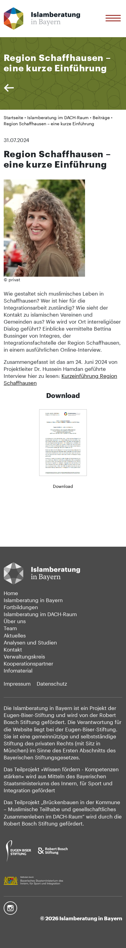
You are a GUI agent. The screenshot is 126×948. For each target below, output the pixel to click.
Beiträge (101, 117)
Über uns (15, 621)
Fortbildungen (21, 607)
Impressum (17, 684)
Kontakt (13, 649)
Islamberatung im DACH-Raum (58, 117)
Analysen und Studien (30, 642)
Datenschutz (52, 684)
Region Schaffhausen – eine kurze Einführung (49, 123)
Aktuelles (15, 635)
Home (11, 593)
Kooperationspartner (28, 663)
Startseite (13, 117)
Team (10, 628)
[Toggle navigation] (114, 18)
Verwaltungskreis (24, 656)
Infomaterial (18, 670)
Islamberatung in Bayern (33, 600)
